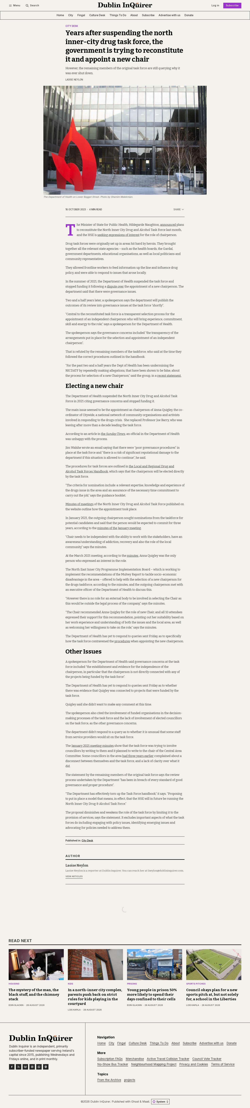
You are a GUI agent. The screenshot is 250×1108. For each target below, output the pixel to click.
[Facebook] (11, 1067)
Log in (215, 5)
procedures (122, 641)
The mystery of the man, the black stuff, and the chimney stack (34, 994)
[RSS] (18, 1067)
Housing (14, 984)
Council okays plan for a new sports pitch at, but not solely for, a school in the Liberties (212, 994)
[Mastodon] (45, 1067)
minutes (132, 556)
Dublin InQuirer (100, 1101)
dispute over (115, 286)
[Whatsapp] (39, 1067)
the (113, 434)
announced (168, 225)
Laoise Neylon (74, 79)
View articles (74, 876)
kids (70, 984)
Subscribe (232, 5)
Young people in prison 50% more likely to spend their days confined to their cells (152, 994)
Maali (145, 1101)
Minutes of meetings (79, 504)
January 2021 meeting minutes (92, 746)
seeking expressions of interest (118, 235)
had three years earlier (138, 756)
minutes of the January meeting (119, 528)
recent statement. (169, 376)
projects (129, 1080)
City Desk (71, 26)
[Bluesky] (25, 1067)
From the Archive (109, 1080)
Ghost (135, 1101)
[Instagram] (32, 1067)
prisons (132, 984)
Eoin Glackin (16, 1005)
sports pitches (196, 984)
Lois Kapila (74, 1009)
